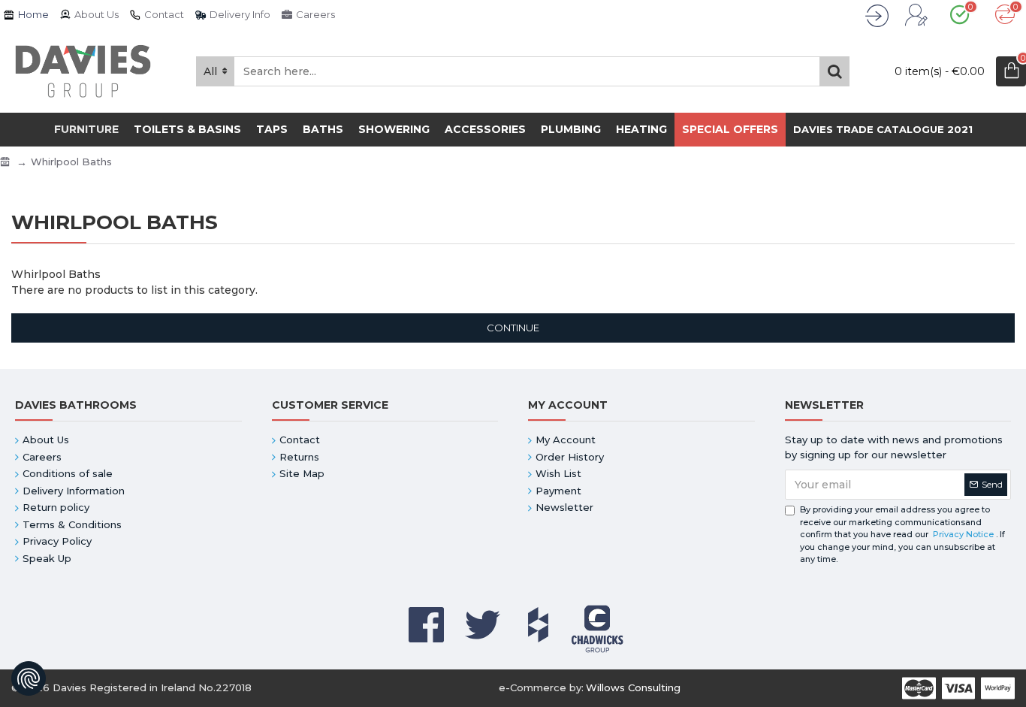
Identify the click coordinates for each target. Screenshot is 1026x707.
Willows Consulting (633, 687)
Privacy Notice (963, 534)
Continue (513, 328)
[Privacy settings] (28, 678)
